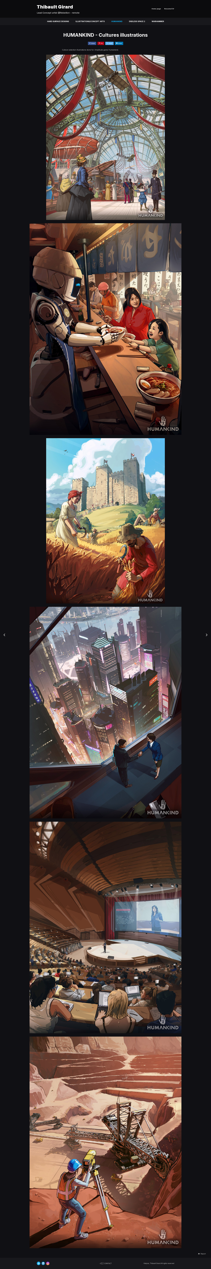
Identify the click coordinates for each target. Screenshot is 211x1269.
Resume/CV (169, 9)
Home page (156, 9)
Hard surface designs (58, 21)
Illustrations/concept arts (90, 21)
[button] (202, 1253)
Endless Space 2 (137, 21)
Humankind (116, 21)
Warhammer (158, 21)
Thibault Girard (55, 7)
